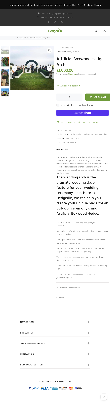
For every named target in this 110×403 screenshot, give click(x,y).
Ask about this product (70, 86)
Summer (73, 142)
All (25, 38)
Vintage (65, 142)
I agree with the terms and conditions (76, 105)
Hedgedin (68, 130)
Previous (14, 68)
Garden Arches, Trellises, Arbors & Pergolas (88, 134)
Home (19, 38)
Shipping (72, 74)
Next (49, 68)
